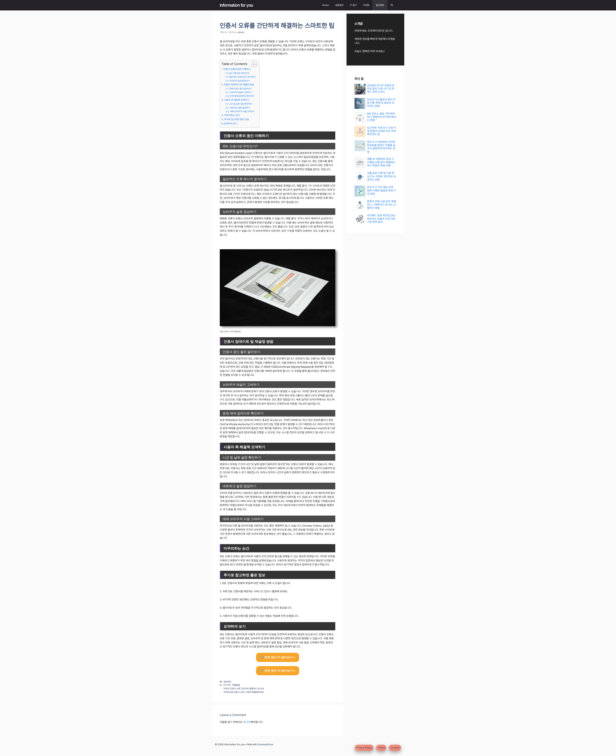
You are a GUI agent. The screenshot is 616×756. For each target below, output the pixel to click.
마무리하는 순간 (232, 115)
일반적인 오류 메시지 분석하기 (242, 77)
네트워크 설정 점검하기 (240, 107)
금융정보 (339, 5)
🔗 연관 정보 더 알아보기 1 (277, 657)
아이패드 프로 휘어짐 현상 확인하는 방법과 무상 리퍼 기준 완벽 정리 (381, 219)
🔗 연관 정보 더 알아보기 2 (277, 670)
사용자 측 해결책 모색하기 (236, 100)
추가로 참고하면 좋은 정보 (236, 119)
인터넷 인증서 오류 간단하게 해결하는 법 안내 (243, 688)
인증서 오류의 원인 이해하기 (237, 69)
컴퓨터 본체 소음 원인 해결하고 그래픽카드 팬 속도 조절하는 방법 (381, 204)
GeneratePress (265, 744)
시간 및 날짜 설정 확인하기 (240, 104)
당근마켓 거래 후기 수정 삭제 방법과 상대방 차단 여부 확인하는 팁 (381, 131)
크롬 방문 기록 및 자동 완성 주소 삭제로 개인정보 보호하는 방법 (381, 176)
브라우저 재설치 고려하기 (241, 92)
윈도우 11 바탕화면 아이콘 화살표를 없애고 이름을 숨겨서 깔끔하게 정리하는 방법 (381, 146)
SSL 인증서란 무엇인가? (239, 73)
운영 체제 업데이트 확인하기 (242, 96)
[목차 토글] (252, 64)
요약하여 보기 (230, 123)
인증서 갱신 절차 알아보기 (240, 88)
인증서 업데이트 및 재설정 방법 (239, 84)
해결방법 (236, 685)
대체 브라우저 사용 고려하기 (242, 111)
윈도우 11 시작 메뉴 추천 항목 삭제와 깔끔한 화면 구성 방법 (381, 190)
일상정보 (380, 5)
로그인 (247, 722)
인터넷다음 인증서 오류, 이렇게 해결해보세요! (243, 692)
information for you (236, 5)
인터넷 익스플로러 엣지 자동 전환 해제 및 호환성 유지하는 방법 (381, 103)
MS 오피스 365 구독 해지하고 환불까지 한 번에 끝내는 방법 (381, 117)
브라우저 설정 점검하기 (239, 80)
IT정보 (366, 5)
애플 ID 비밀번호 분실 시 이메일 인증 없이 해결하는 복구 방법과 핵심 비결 (381, 162)
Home (325, 5)
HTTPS (227, 685)
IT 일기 (353, 5)
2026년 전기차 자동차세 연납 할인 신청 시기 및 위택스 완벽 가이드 (380, 89)
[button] (391, 5)
